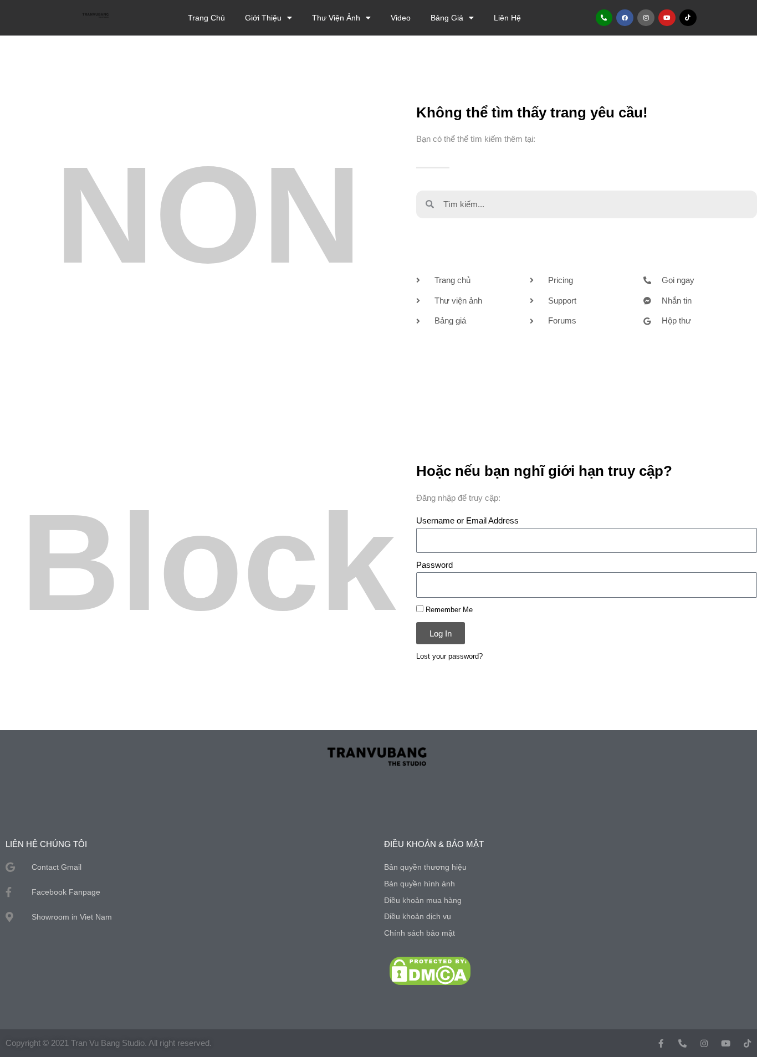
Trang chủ (206, 17)
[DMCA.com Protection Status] (430, 970)
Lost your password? (449, 656)
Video (401, 17)
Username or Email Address (467, 520)
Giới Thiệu (263, 17)
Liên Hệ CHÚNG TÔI (46, 844)
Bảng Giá (447, 17)
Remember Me (448, 610)
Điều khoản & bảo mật (434, 844)
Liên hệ (507, 17)
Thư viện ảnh (336, 17)
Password (434, 564)
